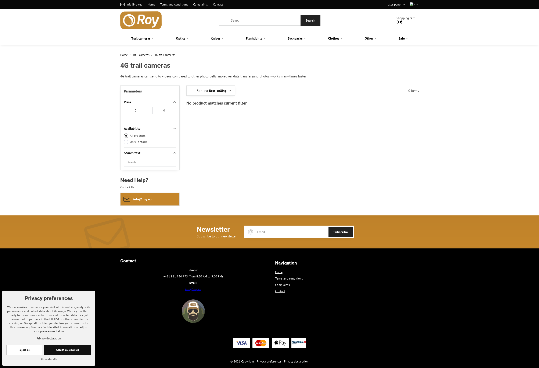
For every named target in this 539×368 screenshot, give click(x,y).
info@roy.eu (193, 289)
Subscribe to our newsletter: (217, 236)
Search (310, 20)
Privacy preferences (269, 361)
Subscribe (341, 232)
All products (137, 136)
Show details (48, 359)
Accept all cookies (67, 350)
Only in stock (138, 142)
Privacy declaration (296, 361)
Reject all (24, 350)
